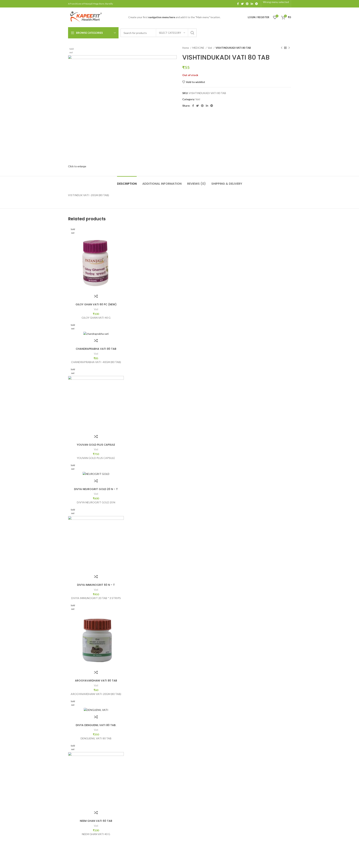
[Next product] (289, 48)
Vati (210, 47)
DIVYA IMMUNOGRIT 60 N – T (96, 585)
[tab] (127, 182)
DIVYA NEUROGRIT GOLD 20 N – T (96, 489)
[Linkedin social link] (252, 3)
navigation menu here (161, 17)
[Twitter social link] (242, 3)
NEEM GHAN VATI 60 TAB (96, 821)
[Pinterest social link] (247, 3)
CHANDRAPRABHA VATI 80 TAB (96, 349)
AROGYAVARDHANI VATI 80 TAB (96, 680)
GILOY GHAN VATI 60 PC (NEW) (96, 304)
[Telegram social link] (256, 3)
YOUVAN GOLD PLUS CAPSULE (96, 445)
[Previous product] (281, 48)
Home (185, 47)
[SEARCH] (192, 32)
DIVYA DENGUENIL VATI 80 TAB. (96, 725)
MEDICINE (198, 47)
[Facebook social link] (238, 3)
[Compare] (96, 296)
